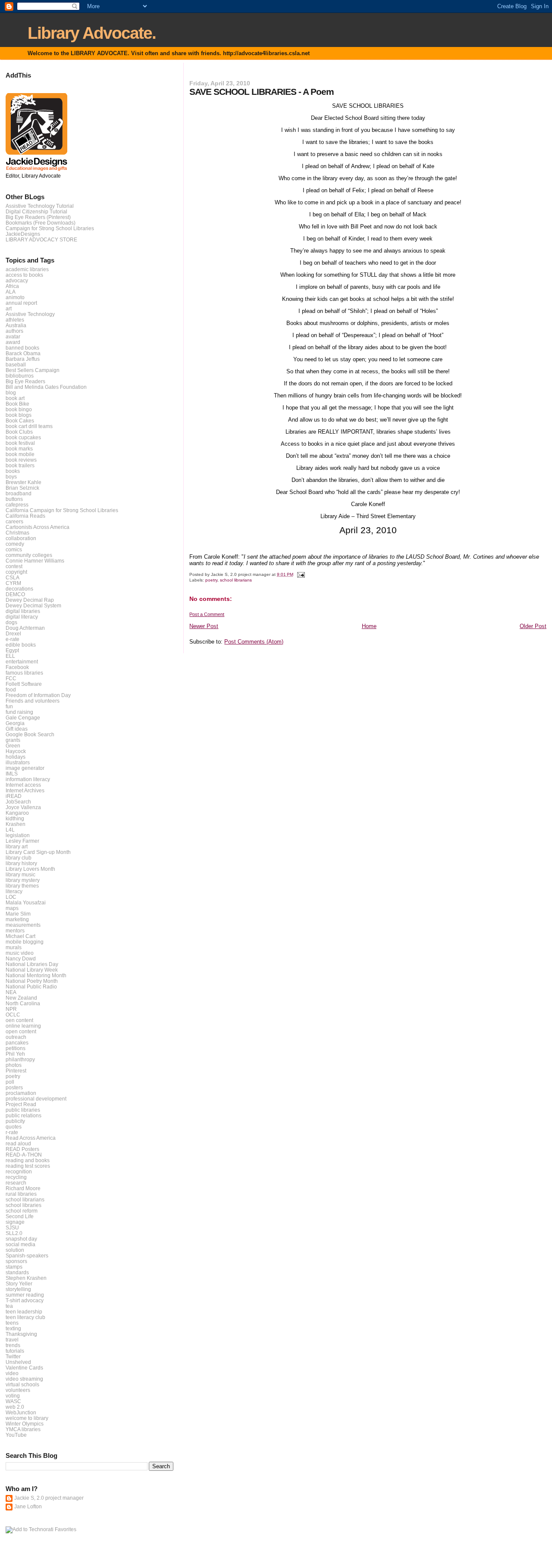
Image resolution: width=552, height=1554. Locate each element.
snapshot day (21, 1238)
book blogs (18, 415)
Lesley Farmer (22, 841)
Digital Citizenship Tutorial (36, 211)
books (13, 471)
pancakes (17, 1042)
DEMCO (15, 594)
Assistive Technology (30, 314)
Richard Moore (23, 1188)
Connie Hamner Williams (35, 560)
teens (12, 1323)
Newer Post (203, 626)
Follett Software (24, 684)
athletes (15, 319)
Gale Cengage (23, 717)
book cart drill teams (29, 426)
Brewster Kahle (23, 482)
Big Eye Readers (25, 381)
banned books (22, 347)
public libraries (23, 1110)
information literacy (28, 779)
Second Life (20, 1216)
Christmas (17, 532)
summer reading (25, 1295)
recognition (19, 1171)
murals (14, 947)
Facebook (17, 667)
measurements (23, 925)
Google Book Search (30, 734)
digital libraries (23, 611)
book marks (19, 448)
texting (13, 1328)
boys (11, 476)
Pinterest (16, 1070)
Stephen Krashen (26, 1278)
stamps (14, 1266)
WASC (13, 1401)
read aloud (18, 1143)
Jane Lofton (28, 1506)
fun (9, 706)
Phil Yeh (15, 1054)
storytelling (18, 1289)
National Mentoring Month (36, 975)
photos (14, 1065)
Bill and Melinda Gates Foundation (46, 387)
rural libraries (21, 1194)
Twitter (13, 1356)
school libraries (23, 1205)
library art (17, 846)
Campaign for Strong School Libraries (50, 228)
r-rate (12, 1132)
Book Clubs (19, 432)
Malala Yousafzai (26, 902)
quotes (14, 1126)
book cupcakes (23, 437)
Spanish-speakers (27, 1255)
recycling (16, 1177)
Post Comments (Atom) (253, 641)
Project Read (21, 1104)
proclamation (21, 1093)
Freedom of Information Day (38, 695)
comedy (15, 544)
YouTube (16, 1435)
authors (14, 331)
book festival (20, 443)
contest (14, 566)
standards (17, 1272)
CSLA (12, 577)
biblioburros (20, 375)
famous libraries (24, 672)
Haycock (16, 751)
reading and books (28, 1160)
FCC (11, 678)
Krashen (15, 824)
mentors (15, 930)
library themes (22, 885)
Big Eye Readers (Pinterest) (38, 217)
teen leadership (24, 1311)
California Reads (25, 516)
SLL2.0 (14, 1233)
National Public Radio (31, 986)
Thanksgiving (21, 1334)
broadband (18, 493)
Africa (12, 286)
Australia (16, 325)
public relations (23, 1115)
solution (15, 1250)
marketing (17, 919)
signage (15, 1222)
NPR (11, 1009)
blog (11, 392)
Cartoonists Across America (37, 527)
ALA (11, 291)
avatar (13, 336)
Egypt (12, 650)
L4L (10, 829)
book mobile (20, 454)
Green (13, 745)
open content (21, 1031)
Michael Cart (20, 936)
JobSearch (18, 801)
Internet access (23, 785)
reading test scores (28, 1166)
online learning (23, 1026)
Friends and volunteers (33, 701)
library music (20, 874)
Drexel (13, 633)
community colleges (29, 555)
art (9, 308)
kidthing (15, 818)
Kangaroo (17, 813)
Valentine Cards (24, 1367)
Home (369, 626)
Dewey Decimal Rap (30, 600)
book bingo (19, 409)
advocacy (17, 280)
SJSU (12, 1227)
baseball (16, 364)
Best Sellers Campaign (33, 370)
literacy (14, 891)
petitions (15, 1048)
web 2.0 (15, 1407)
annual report (21, 303)
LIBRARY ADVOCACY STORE (41, 239)
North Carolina (23, 1003)
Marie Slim (18, 913)
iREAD (14, 796)
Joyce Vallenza (23, 807)
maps (12, 908)
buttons (14, 499)
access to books (24, 275)
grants (13, 740)
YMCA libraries (23, 1429)
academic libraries (27, 269)
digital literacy (22, 616)
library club (18, 857)
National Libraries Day (32, 964)
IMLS (12, 773)
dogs (11, 622)
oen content (19, 1020)
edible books (21, 644)
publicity (15, 1121)
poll (10, 1082)
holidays (15, 757)
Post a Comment (206, 614)
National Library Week (32, 969)
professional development (36, 1098)
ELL (10, 656)
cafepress (17, 504)
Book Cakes (20, 420)
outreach (16, 1037)
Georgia (15, 723)
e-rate (12, 639)
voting (13, 1395)
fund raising (19, 712)
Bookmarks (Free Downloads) (40, 222)
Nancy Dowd (21, 958)
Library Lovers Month (30, 869)
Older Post (533, 626)
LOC (11, 897)
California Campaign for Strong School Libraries (62, 510)
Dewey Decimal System (33, 605)
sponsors (16, 1261)
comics (14, 549)
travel (12, 1339)
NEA (11, 992)
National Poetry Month (32, 981)
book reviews (21, 460)
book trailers (20, 465)
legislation (18, 835)
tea (9, 1306)
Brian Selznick (22, 488)
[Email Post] (300, 574)
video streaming (24, 1379)
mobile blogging (25, 941)
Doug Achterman (25, 628)
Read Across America (31, 1138)
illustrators (18, 762)
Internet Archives (25, 790)
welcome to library (27, 1418)
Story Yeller (19, 1283)
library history (21, 863)
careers (14, 521)
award (13, 342)
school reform (22, 1210)
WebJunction (21, 1412)
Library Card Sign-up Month (38, 852)
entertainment (22, 661)
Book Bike (17, 403)
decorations (19, 588)
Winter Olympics (25, 1423)
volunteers (18, 1390)
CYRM (13, 583)
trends (13, 1345)
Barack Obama (23, 353)
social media (20, 1244)
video (12, 1373)
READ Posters (22, 1149)
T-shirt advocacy (25, 1300)
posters (14, 1087)
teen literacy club (25, 1317)
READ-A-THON (24, 1154)
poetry (211, 580)
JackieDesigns (23, 234)
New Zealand (21, 998)
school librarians (236, 580)
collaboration (21, 538)
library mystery (23, 880)
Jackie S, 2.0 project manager (49, 1498)
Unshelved (18, 1362)
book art (15, 398)
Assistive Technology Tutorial (40, 206)
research (16, 1182)
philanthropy (20, 1059)
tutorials (15, 1351)
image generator (25, 768)
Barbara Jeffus (23, 359)
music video (20, 953)
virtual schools (22, 1384)
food (11, 689)
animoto (15, 297)
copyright (16, 572)
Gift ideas (17, 729)
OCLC (13, 1014)
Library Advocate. (92, 33)
